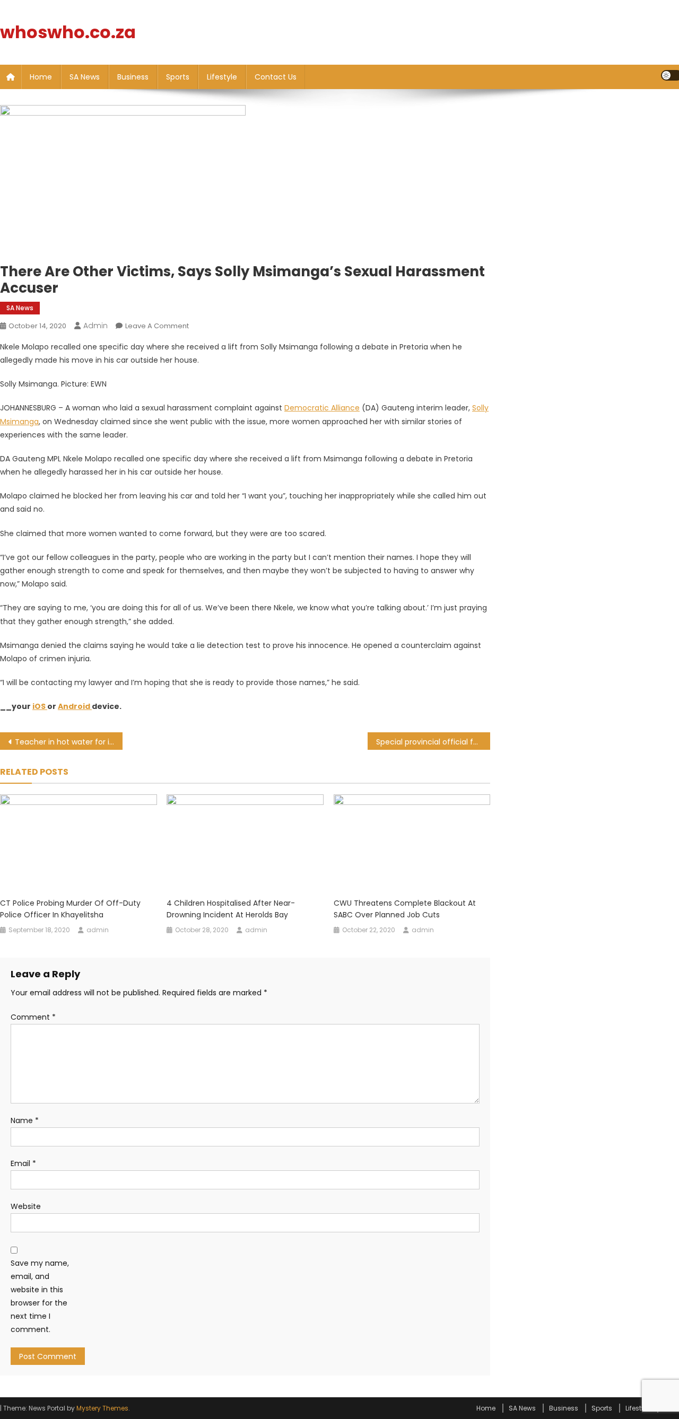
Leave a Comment (157, 326)
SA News (84, 77)
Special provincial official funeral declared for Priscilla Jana (433, 742)
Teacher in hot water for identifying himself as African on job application (69, 742)
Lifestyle (222, 77)
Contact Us (276, 77)
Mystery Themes (102, 1408)
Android (75, 706)
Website (26, 1206)
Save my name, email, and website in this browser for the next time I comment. (40, 1296)
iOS (39, 706)
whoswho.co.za (68, 32)
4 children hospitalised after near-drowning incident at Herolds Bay (231, 909)
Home (41, 77)
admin (95, 325)
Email (23, 1163)
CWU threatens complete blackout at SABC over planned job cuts (405, 909)
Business (133, 77)
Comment (33, 1017)
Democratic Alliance (322, 407)
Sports (177, 77)
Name (25, 1120)
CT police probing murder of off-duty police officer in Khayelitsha (70, 909)
